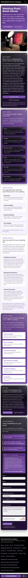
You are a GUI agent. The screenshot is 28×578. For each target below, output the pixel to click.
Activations (20, 550)
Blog (24, 553)
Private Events (17, 548)
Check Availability (7, 26)
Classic (5, 129)
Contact (3, 556)
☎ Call (24, 576)
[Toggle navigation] (25, 2)
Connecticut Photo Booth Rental (9, 565)
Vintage (6, 138)
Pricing (20, 553)
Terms (11, 545)
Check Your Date (14, 97)
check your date (14, 307)
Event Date (8, 493)
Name (4, 475)
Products (24, 548)
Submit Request (7, 524)
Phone (7, 487)
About (2, 545)
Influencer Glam (8, 148)
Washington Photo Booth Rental (9, 559)
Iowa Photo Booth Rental (7, 570)
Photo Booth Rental (19, 545)
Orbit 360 (6, 167)
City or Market (9, 499)
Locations (3, 550)
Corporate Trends (13, 553)
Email (4, 481)
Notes (7, 505)
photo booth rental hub (15, 180)
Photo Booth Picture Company (11, 2)
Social (5, 157)
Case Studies (4, 553)
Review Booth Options (9, 527)
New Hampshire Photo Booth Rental (10, 567)
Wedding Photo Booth (6, 548)
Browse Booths (18, 26)
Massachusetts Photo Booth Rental (10, 562)
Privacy (7, 545)
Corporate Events (11, 550)
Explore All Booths (19, 412)
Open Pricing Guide (14, 100)
